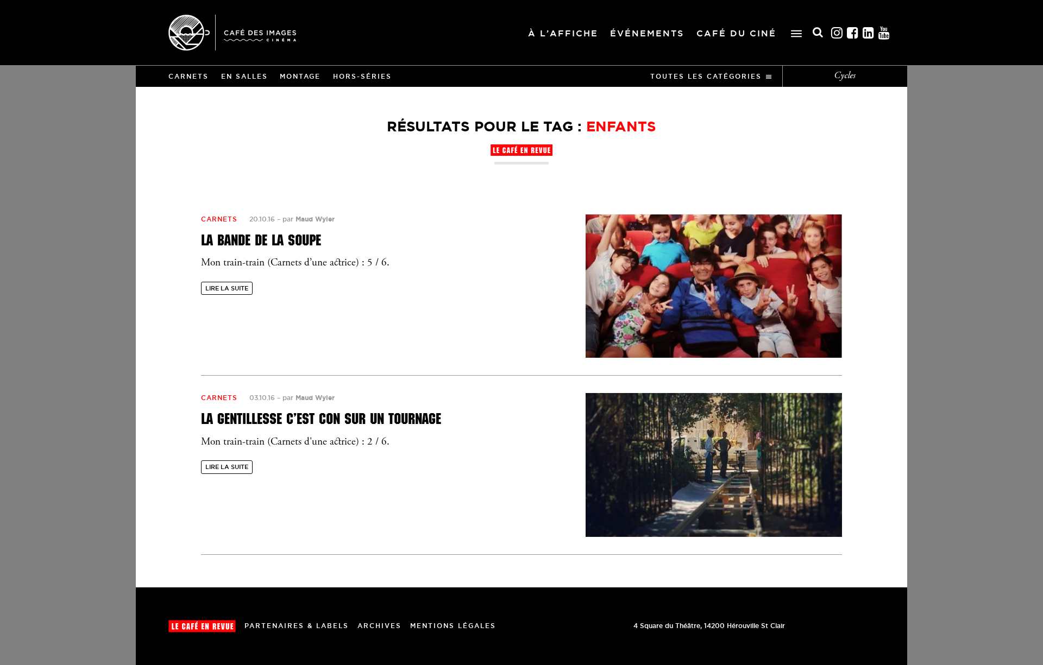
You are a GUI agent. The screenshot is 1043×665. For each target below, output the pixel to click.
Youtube (884, 33)
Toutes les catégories (706, 76)
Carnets (188, 76)
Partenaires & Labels (296, 625)
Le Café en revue (202, 626)
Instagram (837, 33)
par (308, 219)
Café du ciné (736, 33)
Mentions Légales (453, 625)
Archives (379, 625)
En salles (244, 76)
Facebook (852, 33)
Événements (647, 33)
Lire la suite (226, 288)
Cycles (845, 76)
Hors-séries (362, 76)
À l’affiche (563, 33)
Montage (300, 76)
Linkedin (868, 33)
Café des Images (232, 32)
